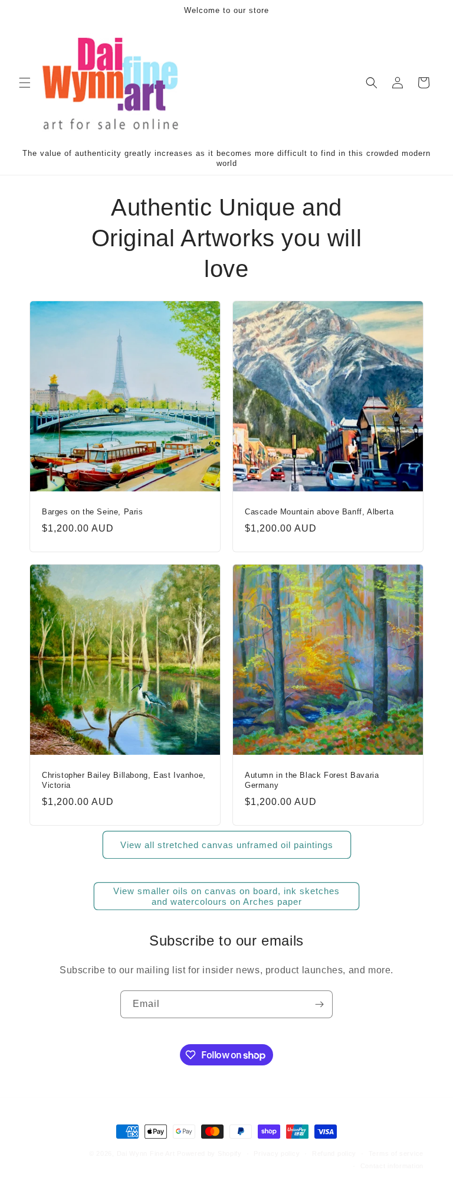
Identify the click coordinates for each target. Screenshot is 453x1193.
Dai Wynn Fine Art (146, 1153)
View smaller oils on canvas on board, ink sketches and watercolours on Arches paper (226, 896)
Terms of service (396, 1153)
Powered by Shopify (209, 1153)
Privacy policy (277, 1153)
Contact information (392, 1165)
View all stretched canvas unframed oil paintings (226, 845)
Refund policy (334, 1153)
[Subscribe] (319, 1004)
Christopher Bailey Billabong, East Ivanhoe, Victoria (124, 780)
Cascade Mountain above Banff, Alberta (319, 511)
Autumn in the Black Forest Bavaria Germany (312, 780)
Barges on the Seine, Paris (92, 511)
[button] (25, 83)
